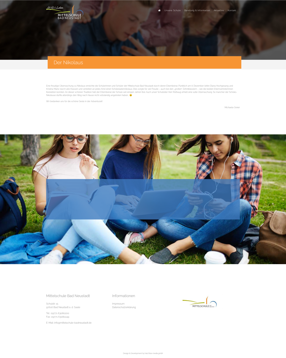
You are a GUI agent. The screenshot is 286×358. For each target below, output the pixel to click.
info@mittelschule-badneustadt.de (72, 322)
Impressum (118, 303)
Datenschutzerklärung (124, 307)
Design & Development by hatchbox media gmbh (143, 353)
